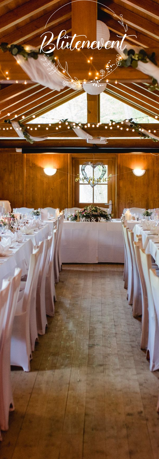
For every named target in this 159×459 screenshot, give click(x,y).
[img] (79, 229)
